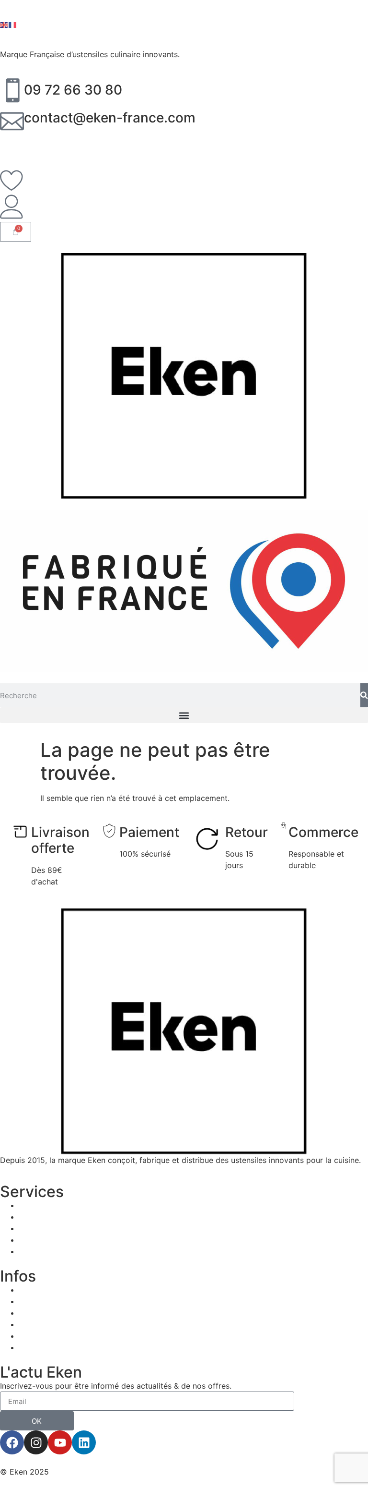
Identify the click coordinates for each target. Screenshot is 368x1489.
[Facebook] (12, 1442)
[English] (4, 24)
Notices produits (49, 1217)
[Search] (364, 695)
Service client (43, 1251)
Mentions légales (49, 1313)
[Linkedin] (84, 1442)
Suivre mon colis (49, 1240)
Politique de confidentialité (67, 1347)
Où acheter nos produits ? (66, 1205)
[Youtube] (60, 1442)
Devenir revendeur (52, 1228)
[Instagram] (36, 1442)
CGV (27, 1324)
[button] (184, 715)
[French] (13, 24)
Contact (33, 1336)
